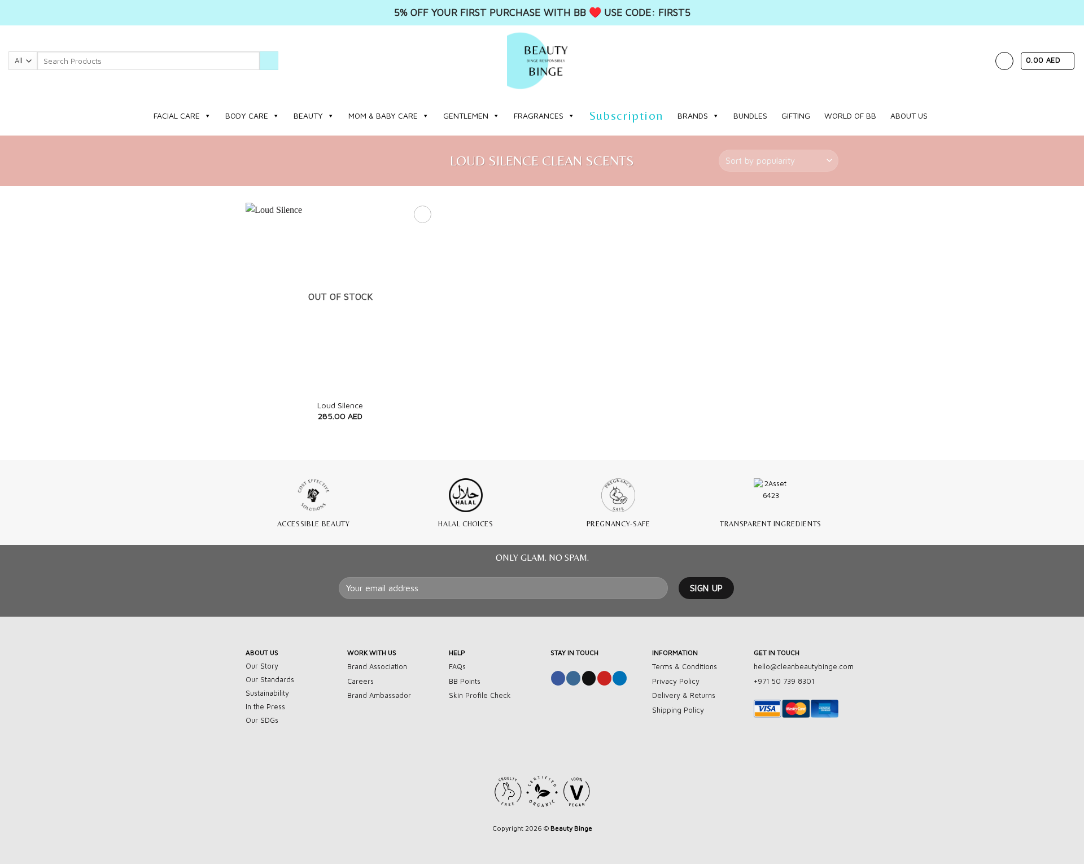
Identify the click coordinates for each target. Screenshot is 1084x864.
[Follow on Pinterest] (604, 678)
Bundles (750, 115)
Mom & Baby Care (383, 115)
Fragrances (538, 115)
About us (909, 115)
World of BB (850, 115)
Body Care (246, 115)
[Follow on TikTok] (589, 678)
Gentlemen (465, 115)
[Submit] (269, 61)
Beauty (308, 115)
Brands (693, 115)
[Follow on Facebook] (558, 678)
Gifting (795, 115)
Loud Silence (340, 405)
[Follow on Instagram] (573, 678)
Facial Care (177, 115)
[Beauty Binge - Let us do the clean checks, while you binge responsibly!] (542, 60)
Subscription (626, 115)
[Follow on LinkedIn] (620, 678)
